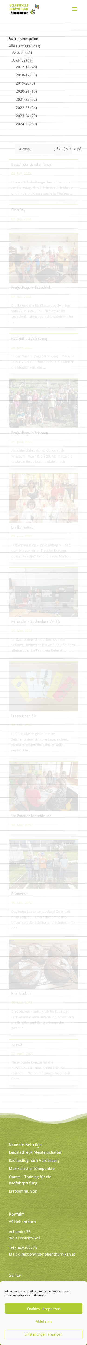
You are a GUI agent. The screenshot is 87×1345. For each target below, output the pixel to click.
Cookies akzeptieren (43, 1308)
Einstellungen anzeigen (43, 1334)
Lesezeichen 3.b (23, 716)
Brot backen (21, 993)
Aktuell (18, 52)
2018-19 (22, 75)
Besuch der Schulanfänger (32, 164)
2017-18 (22, 66)
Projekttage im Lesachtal (30, 287)
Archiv (17, 60)
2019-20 (22, 83)
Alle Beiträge (20, 46)
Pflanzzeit (19, 894)
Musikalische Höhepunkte (32, 1168)
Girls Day (18, 210)
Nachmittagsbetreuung (29, 338)
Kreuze (17, 1044)
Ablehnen (44, 1321)
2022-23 (22, 107)
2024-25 (22, 123)
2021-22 (22, 99)
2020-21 (22, 91)
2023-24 (22, 115)
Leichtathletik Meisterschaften (35, 1152)
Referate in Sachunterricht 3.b (35, 621)
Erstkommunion (23, 527)
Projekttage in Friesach (29, 433)
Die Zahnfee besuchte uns (31, 816)
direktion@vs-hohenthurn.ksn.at (46, 1254)
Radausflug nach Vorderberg (34, 1160)
